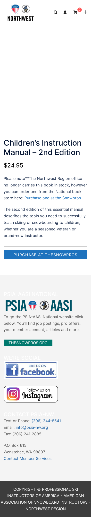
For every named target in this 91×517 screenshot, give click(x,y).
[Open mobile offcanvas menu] (85, 12)
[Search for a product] (56, 12)
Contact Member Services (27, 458)
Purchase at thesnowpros (45, 254)
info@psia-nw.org (32, 427)
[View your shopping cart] (75, 12)
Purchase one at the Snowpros (53, 197)
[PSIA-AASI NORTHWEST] (21, 11)
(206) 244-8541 (46, 420)
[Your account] (65, 12)
